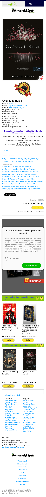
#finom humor (15, 174)
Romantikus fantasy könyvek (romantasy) (24, 159)
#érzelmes (34, 172)
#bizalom (22, 184)
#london (40, 181)
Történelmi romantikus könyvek (22, 161)
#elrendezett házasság (22, 189)
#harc (22, 186)
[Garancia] (23, 89)
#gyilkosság (6, 176)
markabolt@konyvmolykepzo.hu (13, 448)
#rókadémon (35, 189)
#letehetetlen (24, 172)
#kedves (28, 167)
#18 (34, 184)
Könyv (4, 159)
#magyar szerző (24, 179)
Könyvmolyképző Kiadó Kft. (17, 106)
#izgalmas (32, 169)
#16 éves (14, 167)
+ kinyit (5, 150)
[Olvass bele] (39, 76)
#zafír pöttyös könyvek (28, 181)
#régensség (15, 186)
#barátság (13, 179)
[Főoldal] (10, 4)
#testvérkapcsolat (31, 186)
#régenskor (6, 186)
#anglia (29, 184)
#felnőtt (21, 167)
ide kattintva (25, 251)
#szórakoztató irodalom (10, 169)
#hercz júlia (6, 184)
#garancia (14, 184)
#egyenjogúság (7, 189)
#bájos (29, 176)
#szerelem (6, 174)
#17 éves (36, 176)
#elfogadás (15, 181)
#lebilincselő (15, 172)
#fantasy (34, 174)
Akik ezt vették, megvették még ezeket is (19, 298)
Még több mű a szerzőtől (16, 345)
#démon (23, 176)
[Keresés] (15, 4)
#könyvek (5, 179)
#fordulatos (24, 169)
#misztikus (16, 176)
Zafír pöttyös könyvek (17, 108)
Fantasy (6, 161)
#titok (32, 179)
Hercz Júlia (12, 104)
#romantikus (25, 174)
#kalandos (6, 172)
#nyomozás (6, 181)
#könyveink (6, 167)
